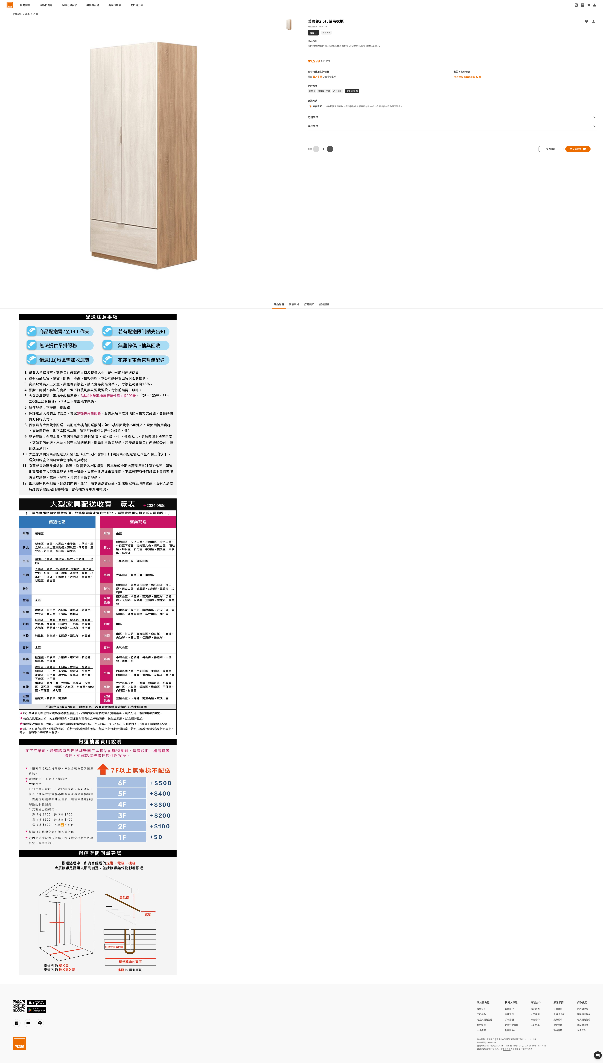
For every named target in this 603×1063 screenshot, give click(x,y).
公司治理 (509, 1019)
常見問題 (557, 1024)
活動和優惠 (46, 5)
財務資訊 (509, 1014)
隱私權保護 (582, 1024)
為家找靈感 (114, 5)
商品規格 (294, 304)
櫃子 (27, 14)
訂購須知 (309, 304)
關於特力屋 (137, 5)
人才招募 (481, 1030)
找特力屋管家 (69, 5)
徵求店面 (535, 1008)
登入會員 (317, 76)
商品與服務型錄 (484, 1019)
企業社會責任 (511, 1024)
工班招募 (535, 1024)
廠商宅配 (317, 106)
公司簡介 (509, 1008)
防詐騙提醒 (582, 1008)
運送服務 (324, 304)
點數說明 (557, 1019)
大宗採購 (535, 1014)
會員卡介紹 (559, 1014)
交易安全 (581, 1030)
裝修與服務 (92, 5)
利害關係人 (510, 1030)
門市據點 (481, 1014)
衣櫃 (35, 14)
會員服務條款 (583, 1019)
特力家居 (481, 1024)
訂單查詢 (557, 1008)
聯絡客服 (557, 1030)
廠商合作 (535, 1019)
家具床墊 (17, 14)
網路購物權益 (583, 1014)
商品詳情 (279, 304)
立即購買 (550, 149)
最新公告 (481, 1008)
